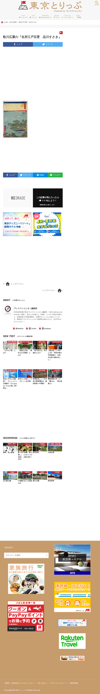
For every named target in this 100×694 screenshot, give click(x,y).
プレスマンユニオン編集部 (25, 308)
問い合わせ (42, 683)
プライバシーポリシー (58, 683)
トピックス (24, 16)
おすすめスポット (46, 16)
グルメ (57, 16)
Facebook (47, 329)
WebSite (20, 329)
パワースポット (68, 16)
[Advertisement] (33, 75)
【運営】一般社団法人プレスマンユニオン (19, 683)
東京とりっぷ (20, 690)
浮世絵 (78, 16)
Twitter (33, 329)
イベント (34, 16)
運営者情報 (74, 683)
